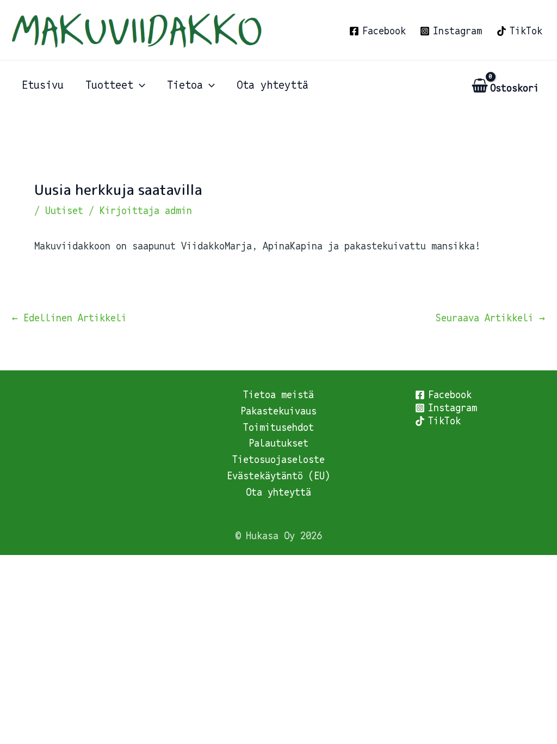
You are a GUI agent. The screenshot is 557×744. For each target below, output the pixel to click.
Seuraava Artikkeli (490, 318)
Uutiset (64, 210)
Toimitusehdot (278, 427)
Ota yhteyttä (278, 492)
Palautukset (278, 443)
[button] (139, 85)
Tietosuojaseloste (278, 459)
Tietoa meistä (278, 394)
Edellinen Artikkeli (69, 318)
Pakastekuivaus (278, 411)
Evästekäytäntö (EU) (278, 475)
